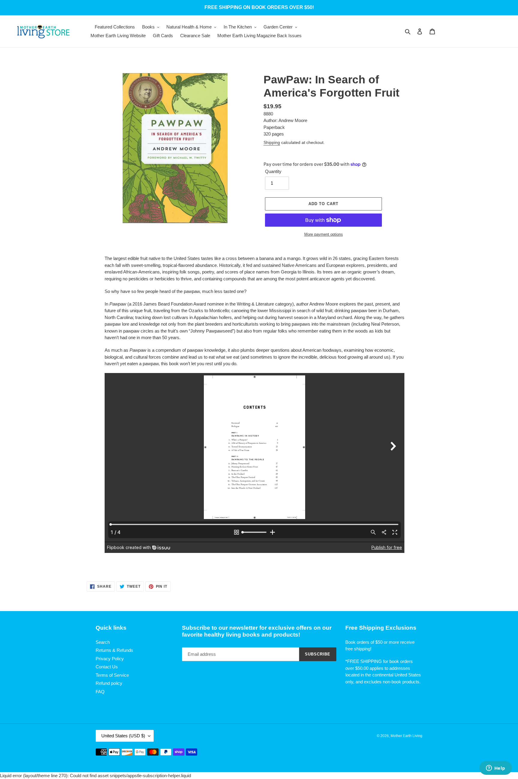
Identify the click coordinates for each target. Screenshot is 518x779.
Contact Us (107, 666)
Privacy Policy (110, 658)
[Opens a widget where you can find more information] (495, 768)
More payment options (323, 234)
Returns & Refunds (114, 650)
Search (103, 642)
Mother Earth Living (406, 736)
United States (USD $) (123, 735)
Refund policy (109, 683)
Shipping (271, 142)
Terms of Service (112, 675)
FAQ (100, 691)
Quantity (273, 171)
